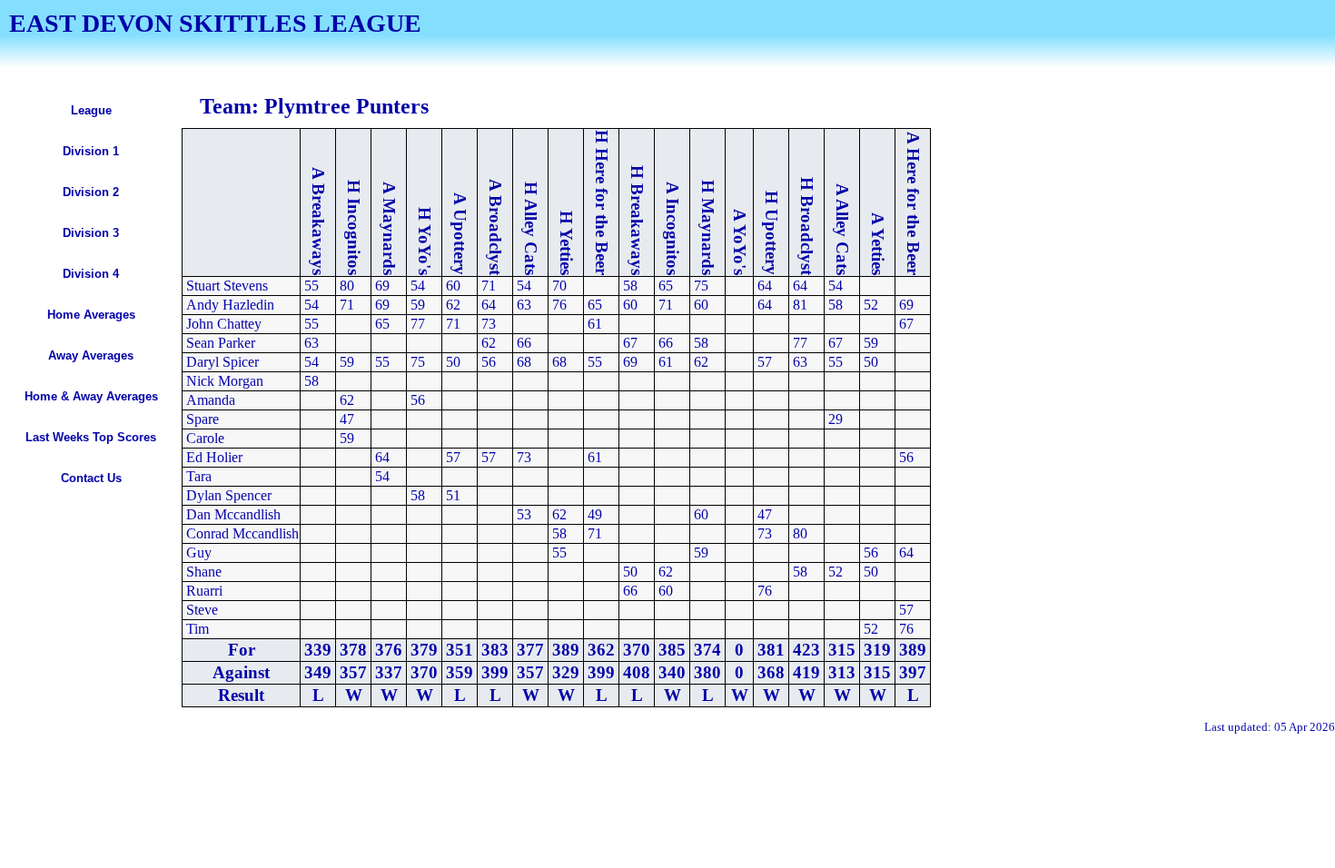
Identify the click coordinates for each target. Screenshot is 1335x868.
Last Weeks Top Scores (90, 437)
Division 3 (91, 233)
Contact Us (91, 478)
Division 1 (91, 151)
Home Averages (91, 314)
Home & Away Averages (91, 396)
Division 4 (91, 274)
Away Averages (91, 355)
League (91, 110)
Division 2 (91, 192)
